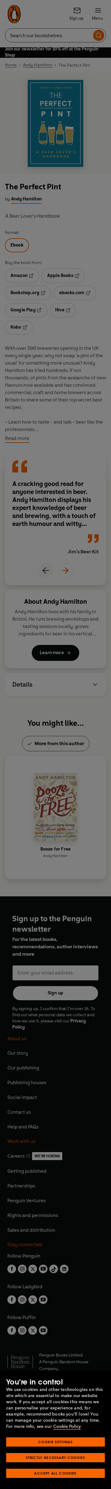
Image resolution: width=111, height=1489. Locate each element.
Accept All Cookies (55, 1473)
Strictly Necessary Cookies (55, 1457)
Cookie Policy (67, 1426)
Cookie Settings (55, 1442)
